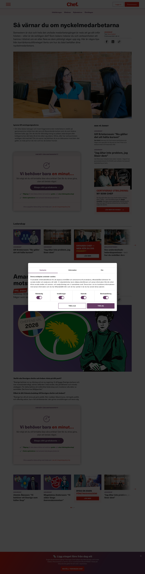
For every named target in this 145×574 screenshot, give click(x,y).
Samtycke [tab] (43, 270)
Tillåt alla (101, 306)
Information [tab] (72, 270)
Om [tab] (102, 270)
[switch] (61, 297)
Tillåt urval (72, 306)
